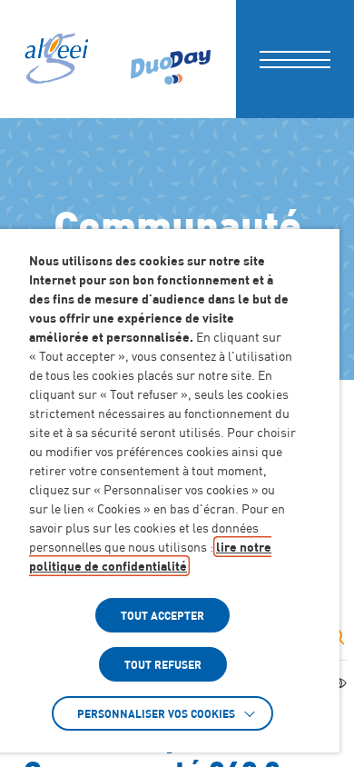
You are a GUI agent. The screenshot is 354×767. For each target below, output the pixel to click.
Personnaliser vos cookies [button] (156, 713)
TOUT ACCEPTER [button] (162, 615)
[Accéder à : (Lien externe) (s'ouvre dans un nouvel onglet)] (171, 59)
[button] (295, 59)
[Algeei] (55, 59)
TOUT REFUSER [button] (163, 664)
